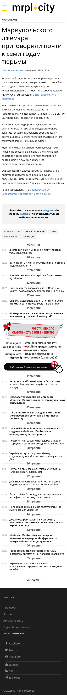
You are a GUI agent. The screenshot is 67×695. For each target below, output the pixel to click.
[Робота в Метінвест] (33, 347)
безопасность (35, 231)
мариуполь (12, 231)
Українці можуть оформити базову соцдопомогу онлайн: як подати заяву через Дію (35, 456)
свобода (29, 236)
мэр (53, 231)
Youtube (14, 664)
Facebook (25, 213)
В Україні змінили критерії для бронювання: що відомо (35, 277)
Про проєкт (10, 607)
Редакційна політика (16, 627)
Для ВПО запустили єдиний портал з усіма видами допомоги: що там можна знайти (34, 483)
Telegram (48, 210)
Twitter (13, 650)
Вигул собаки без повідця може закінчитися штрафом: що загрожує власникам (35, 496)
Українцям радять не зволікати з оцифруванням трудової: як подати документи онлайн (36, 566)
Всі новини (34, 579)
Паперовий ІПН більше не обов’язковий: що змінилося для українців (35, 508)
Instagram (15, 656)
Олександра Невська (12, 70)
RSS (11, 671)
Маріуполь (10, 19)
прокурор (10, 236)
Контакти (9, 614)
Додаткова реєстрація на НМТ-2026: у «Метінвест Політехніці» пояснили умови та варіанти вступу (36, 522)
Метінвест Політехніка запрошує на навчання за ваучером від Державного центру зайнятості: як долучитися (33, 538)
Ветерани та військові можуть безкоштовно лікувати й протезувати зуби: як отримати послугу (35, 384)
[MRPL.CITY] (33, 8)
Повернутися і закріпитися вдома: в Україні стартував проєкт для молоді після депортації (36, 442)
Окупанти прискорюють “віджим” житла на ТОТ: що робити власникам (35, 470)
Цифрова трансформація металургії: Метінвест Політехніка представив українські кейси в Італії (37, 399)
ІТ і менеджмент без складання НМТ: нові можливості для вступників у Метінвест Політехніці (34, 415)
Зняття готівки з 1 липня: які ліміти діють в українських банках (35, 251)
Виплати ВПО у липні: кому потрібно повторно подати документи (37, 264)
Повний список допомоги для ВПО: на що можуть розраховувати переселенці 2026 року (36, 289)
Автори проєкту (13, 620)
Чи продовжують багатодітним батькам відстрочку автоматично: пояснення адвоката (36, 552)
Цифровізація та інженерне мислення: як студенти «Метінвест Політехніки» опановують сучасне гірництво (34, 431)
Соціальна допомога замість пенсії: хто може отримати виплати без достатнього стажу (36, 302)
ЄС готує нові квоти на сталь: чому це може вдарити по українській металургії (36, 315)
